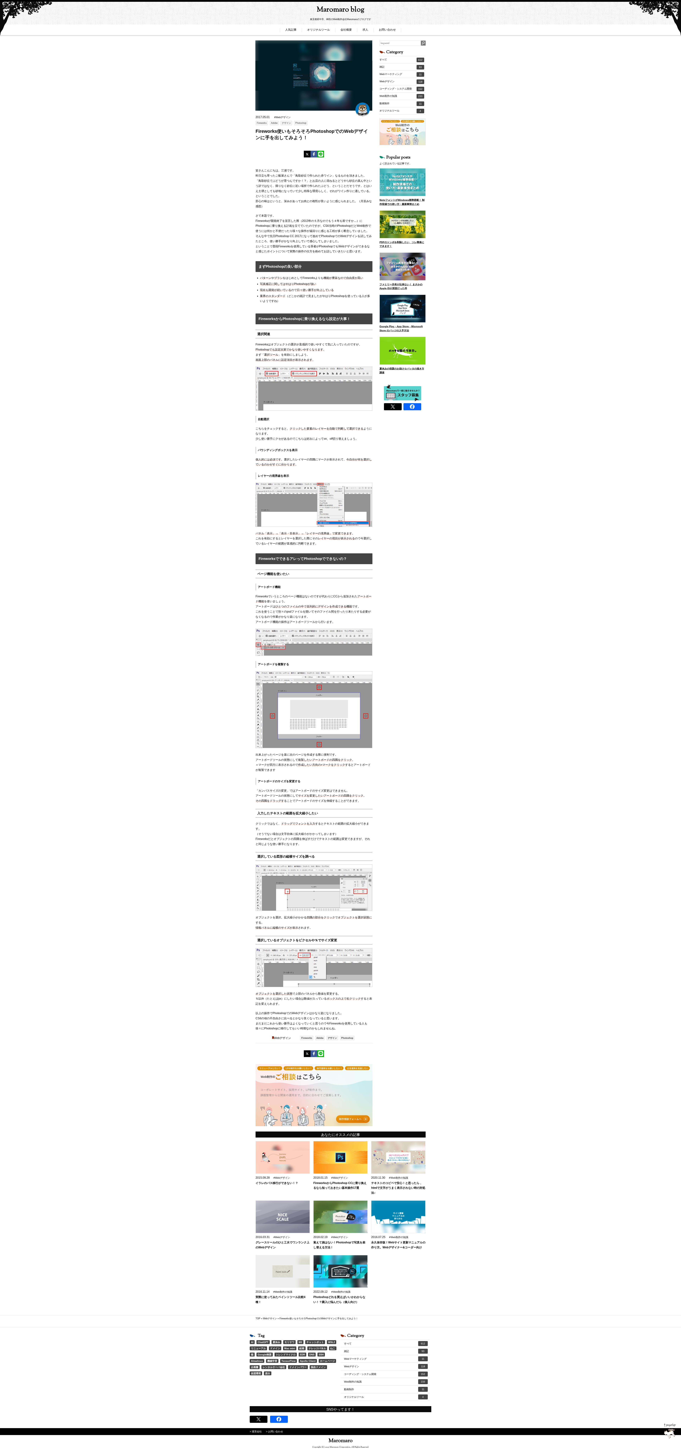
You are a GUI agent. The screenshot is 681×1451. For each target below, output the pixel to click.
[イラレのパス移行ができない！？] (282, 1157)
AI (252, 1342)
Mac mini (289, 1348)
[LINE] (320, 154)
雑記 (401, 67)
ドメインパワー (298, 1367)
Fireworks (262, 123)
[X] (307, 154)
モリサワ (289, 1342)
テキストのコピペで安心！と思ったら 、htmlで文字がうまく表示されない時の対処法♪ (398, 1188)
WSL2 (331, 1342)
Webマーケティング (401, 74)
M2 (300, 1342)
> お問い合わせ (274, 1431)
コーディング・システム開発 (401, 88)
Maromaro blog (340, 10)
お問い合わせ (387, 29)
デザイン (286, 123)
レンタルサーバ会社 (274, 1367)
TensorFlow (288, 1361)
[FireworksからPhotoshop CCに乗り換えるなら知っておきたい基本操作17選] (340, 1157)
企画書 (254, 1367)
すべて (401, 59)
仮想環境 (256, 1373)
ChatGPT (263, 1342)
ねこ (332, 1348)
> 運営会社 (256, 1431)
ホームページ (327, 1361)
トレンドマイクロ (286, 1354)
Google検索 (265, 1354)
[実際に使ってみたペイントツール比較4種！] (282, 1271)
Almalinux (257, 1361)
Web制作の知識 (401, 96)
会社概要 (346, 29)
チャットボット (315, 1342)
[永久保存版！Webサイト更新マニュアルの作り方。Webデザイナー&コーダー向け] (398, 1217)
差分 (267, 1373)
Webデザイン (282, 1037)
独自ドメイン (318, 1367)
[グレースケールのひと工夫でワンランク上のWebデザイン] (282, 1217)
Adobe (274, 123)
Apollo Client (308, 1361)
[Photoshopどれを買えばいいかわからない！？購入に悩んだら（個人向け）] (340, 1271)
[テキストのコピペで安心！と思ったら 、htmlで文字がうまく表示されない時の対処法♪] (398, 1157)
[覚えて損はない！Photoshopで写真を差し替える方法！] (340, 1217)
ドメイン (275, 1348)
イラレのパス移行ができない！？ (277, 1183)
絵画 (301, 1348)
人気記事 (291, 29)
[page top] (670, 1431)
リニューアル (258, 1348)
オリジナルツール (318, 29)
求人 (365, 29)
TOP (258, 1318)
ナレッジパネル (317, 1348)
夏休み (276, 1342)
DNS (311, 1354)
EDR (302, 1354)
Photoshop (300, 123)
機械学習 (272, 1361)
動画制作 (401, 103)
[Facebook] (314, 154)
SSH (321, 1354)
